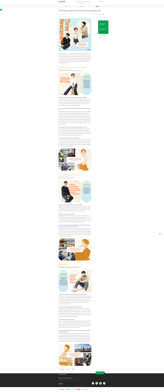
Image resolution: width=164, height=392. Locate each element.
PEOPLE (97, 6)
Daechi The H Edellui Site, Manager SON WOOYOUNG (66, 177)
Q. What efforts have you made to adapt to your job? (67, 214)
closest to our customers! (64, 176)
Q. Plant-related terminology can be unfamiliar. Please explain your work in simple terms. (72, 294)
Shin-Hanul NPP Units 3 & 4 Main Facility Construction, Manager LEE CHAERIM (70, 70)
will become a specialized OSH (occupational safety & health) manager (72, 67)
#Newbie (67, 369)
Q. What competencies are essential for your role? (66, 319)
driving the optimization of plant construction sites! (68, 266)
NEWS (66, 6)
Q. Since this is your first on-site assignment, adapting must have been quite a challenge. (72, 97)
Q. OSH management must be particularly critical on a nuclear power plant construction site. (73, 127)
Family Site (89, 378)
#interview (73, 369)
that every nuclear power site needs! (66, 69)
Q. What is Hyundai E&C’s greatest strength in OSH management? (69, 138)
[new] (93, 383)
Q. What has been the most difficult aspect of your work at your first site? (70, 307)
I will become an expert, (63, 264)
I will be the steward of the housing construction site (69, 174)
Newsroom (82, 1)
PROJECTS (82, 6)
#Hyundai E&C (61, 369)
